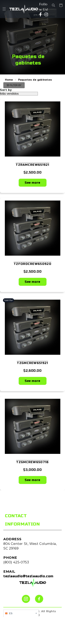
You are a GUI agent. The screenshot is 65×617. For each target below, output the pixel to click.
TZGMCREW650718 (32, 462)
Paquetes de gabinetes (35, 79)
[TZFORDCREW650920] (32, 228)
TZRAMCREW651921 (32, 165)
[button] (4, 9)
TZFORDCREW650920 (32, 264)
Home (9, 79)
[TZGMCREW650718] (32, 426)
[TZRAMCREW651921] (32, 129)
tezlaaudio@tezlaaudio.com (28, 576)
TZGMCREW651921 (32, 363)
